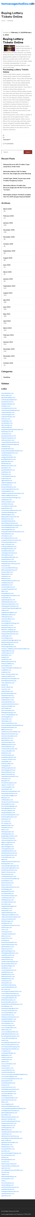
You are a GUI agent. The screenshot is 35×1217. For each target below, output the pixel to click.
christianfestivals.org (8, 838)
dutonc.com (5, 829)
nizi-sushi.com (5, 821)
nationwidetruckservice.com (10, 887)
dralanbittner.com (6, 585)
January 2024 (8, 342)
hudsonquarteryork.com (8, 1100)
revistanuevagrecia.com (9, 783)
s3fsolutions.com (6, 536)
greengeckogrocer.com (8, 627)
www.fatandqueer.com (8, 1012)
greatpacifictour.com (7, 891)
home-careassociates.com (9, 674)
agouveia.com (5, 1168)
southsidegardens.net (8, 1083)
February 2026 (8, 216)
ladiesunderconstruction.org (10, 517)
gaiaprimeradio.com (7, 825)
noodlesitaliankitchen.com (9, 453)
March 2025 (7, 272)
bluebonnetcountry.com (8, 465)
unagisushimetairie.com (8, 457)
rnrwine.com (5, 1161)
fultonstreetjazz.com (8, 502)
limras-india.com (6, 395)
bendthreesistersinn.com (9, 870)
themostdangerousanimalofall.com (12, 725)
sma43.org (4, 1040)
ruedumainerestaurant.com (9, 776)
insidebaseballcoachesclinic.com (11, 1132)
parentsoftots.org (7, 959)
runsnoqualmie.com (7, 1023)
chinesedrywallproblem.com (10, 868)
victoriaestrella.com (7, 893)
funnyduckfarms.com (8, 1149)
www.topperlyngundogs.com (10, 995)
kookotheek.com (6, 485)
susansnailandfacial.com (9, 987)
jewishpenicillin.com (7, 644)
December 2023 (9, 349)
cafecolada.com (6, 708)
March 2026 (7, 209)
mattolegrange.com (7, 834)
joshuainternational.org (8, 985)
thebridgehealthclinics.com (9, 953)
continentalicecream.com (9, 749)
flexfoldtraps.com (6, 1006)
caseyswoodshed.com (8, 919)
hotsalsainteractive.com (9, 408)
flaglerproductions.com (8, 744)
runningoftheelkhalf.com (9, 998)
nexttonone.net (6, 981)
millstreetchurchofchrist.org (10, 1136)
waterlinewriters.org (7, 955)
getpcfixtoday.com (7, 461)
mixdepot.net (5, 1066)
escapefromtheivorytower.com (11, 540)
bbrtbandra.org (6, 463)
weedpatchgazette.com (9, 589)
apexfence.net (6, 1196)
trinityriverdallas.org (7, 663)
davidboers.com (6, 968)
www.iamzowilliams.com (9, 1076)
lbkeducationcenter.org (8, 661)
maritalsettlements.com (8, 851)
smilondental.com (6, 617)
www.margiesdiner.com (8, 1027)
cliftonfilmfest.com (7, 555)
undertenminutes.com (8, 417)
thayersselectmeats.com (9, 944)
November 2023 (9, 356)
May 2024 (6, 314)
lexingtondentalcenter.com (9, 634)
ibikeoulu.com (5, 798)
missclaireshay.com (7, 393)
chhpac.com (5, 1174)
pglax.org (4, 859)
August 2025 (7, 258)
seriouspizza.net (6, 932)
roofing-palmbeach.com (8, 546)
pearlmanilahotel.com (8, 470)
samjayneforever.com (8, 1125)
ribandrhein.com (6, 655)
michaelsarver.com (7, 625)
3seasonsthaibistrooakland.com (11, 668)
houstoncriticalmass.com (9, 723)
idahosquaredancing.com (9, 570)
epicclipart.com (6, 468)
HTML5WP (27, 1214)
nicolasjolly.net (5, 766)
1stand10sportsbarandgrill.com (11, 608)
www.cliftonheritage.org (9, 1038)
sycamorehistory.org (7, 1070)
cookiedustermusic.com (8, 876)
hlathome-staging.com (8, 629)
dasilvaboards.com (7, 738)
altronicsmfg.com (6, 425)
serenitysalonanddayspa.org (10, 410)
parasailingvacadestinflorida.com (11, 1138)
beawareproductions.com (9, 793)
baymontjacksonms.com (9, 855)
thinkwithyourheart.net (8, 561)
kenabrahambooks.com (8, 757)
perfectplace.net (6, 666)
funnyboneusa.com (7, 874)
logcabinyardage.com (8, 966)
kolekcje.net (5, 657)
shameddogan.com (7, 957)
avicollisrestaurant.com (8, 902)
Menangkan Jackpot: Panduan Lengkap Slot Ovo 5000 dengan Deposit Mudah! (17, 196)
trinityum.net (5, 1085)
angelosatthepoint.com (8, 912)
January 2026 (8, 223)
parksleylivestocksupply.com (10, 678)
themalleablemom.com (8, 808)
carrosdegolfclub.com (8, 529)
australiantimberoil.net (8, 521)
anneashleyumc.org (7, 1015)
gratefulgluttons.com (7, 697)
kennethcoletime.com (8, 810)
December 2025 (9, 230)
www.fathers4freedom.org (10, 993)
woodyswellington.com (8, 1093)
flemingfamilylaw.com (8, 1159)
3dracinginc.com (6, 721)
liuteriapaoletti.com (7, 863)
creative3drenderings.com (9, 961)
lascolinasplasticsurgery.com (10, 1036)
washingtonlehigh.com (8, 1053)
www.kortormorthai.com (9, 1010)
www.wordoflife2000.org (9, 568)
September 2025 (9, 251)
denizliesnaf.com (6, 923)
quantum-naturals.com (8, 1119)
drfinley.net (5, 1157)
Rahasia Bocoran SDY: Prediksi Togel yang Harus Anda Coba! (16, 165)
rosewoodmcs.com (7, 1068)
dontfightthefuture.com (8, 548)
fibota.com (4, 1102)
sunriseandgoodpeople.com (10, 866)
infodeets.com (5, 406)
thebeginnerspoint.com (8, 712)
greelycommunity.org (8, 774)
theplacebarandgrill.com (8, 906)
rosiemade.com (6, 597)
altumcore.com (6, 936)
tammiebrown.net (7, 827)
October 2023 (8, 363)
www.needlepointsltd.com (9, 1032)
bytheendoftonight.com (8, 693)
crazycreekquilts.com (8, 751)
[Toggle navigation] (32, 4)
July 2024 (6, 300)
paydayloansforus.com (8, 436)
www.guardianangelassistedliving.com (13, 1108)
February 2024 (8, 335)
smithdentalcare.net (7, 1189)
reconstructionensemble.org (10, 878)
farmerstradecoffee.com (9, 964)
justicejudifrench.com (8, 804)
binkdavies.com (6, 753)
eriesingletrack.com (7, 593)
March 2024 (7, 328)
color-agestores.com (7, 683)
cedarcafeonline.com (8, 412)
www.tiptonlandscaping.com (10, 1047)
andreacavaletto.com (8, 676)
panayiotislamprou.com (8, 487)
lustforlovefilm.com (7, 763)
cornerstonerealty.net (8, 1072)
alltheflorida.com (6, 1130)
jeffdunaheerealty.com (8, 1000)
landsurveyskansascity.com (10, 1017)
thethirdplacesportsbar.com (10, 1089)
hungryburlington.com (8, 812)
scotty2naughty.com (8, 787)
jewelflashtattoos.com (8, 459)
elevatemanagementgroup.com (11, 1153)
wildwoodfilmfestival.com (9, 495)
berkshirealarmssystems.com (10, 580)
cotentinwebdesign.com (9, 512)
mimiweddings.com (7, 1185)
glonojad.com (5, 780)
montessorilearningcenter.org (10, 1121)
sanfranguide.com (7, 717)
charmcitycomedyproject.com (10, 791)
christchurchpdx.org (7, 755)
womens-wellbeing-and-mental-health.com (15, 649)
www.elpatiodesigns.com (9, 1098)
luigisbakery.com (6, 1055)
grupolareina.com (6, 508)
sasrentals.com (6, 621)
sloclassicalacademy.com (9, 736)
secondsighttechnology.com (10, 623)
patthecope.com (6, 927)
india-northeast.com (7, 544)
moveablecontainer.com (9, 506)
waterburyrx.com (6, 908)
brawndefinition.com (7, 746)
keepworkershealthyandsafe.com (12, 451)
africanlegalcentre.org (8, 770)
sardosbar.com (6, 576)
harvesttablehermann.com (9, 527)
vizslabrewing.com (7, 583)
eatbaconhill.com (6, 427)
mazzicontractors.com (8, 1087)
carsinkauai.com (6, 1134)
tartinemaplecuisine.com (9, 817)
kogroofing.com (6, 478)
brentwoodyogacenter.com (10, 1044)
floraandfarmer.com (7, 534)
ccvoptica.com (5, 1051)
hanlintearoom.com (7, 1147)
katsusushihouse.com (8, 772)
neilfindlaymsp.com (7, 900)
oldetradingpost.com (7, 514)
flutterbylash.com (6, 1144)
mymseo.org (5, 1172)
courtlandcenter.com (7, 898)
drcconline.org (5, 904)
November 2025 (9, 237)
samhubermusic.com (7, 1193)
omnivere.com (5, 419)
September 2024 (9, 286)
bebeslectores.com (7, 519)
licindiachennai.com (7, 402)
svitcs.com (4, 929)
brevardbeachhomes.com (9, 538)
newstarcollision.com (8, 619)
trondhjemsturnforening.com (10, 1110)
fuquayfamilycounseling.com (10, 1166)
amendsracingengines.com (9, 1008)
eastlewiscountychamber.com (10, 732)
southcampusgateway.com (10, 489)
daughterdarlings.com (8, 404)
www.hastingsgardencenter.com (11, 1078)
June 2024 (6, 307)
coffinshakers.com (7, 800)
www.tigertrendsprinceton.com (11, 991)
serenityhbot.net (6, 983)
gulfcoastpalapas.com (8, 951)
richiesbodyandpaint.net (9, 399)
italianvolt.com (5, 578)
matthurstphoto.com (7, 1127)
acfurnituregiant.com (7, 414)
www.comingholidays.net (9, 714)
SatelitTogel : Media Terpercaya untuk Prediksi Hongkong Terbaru (16, 179)
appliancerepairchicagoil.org (10, 444)
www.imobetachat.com (8, 970)
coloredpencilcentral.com (9, 553)
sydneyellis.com (6, 636)
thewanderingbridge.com (9, 806)
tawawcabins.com (7, 572)
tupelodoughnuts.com (8, 600)
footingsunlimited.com (8, 1021)
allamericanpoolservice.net (9, 642)
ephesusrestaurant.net (8, 1091)
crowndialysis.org (6, 638)
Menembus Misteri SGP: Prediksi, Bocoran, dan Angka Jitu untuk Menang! (17, 172)
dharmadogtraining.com (8, 1176)
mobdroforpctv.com (7, 700)
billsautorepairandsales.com (10, 1117)
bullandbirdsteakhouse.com (10, 1034)
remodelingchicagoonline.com (10, 1042)
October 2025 (8, 244)
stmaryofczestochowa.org (9, 802)
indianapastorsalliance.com (9, 915)
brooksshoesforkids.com (9, 942)
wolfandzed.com (6, 1059)
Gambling (6, 377)
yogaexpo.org (5, 672)
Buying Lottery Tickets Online (13, 40)
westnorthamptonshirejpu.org (10, 497)
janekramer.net (6, 819)
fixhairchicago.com (7, 921)
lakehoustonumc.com (8, 976)
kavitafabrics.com (7, 881)
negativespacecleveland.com (10, 861)
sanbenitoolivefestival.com (9, 704)
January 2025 (8, 279)
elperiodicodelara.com (8, 397)
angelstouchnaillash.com (9, 612)
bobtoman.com (6, 474)
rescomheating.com (7, 1183)
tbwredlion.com (6, 1115)
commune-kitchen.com (8, 759)
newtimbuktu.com (7, 423)
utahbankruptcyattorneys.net (10, 563)
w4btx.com (5, 610)
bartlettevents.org (7, 504)
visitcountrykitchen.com (8, 840)
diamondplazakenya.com (9, 1113)
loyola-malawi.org (7, 687)
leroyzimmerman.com (8, 1155)
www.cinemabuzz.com (8, 1064)
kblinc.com (4, 591)
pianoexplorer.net (6, 1081)
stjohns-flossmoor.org (8, 872)
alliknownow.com (6, 729)
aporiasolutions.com (7, 946)
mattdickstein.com (7, 972)
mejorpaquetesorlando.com (10, 606)
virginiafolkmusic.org (7, 651)
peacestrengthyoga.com (9, 1002)
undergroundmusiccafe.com (10, 1191)
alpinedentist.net (6, 480)
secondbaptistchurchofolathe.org (11, 1170)
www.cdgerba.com (7, 1104)
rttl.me (3, 1181)
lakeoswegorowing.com (9, 1164)
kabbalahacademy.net (8, 614)
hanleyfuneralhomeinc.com (9, 604)
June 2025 (6, 265)
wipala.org (4, 685)
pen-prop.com (5, 989)
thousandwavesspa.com (9, 895)
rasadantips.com (6, 421)
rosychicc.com (5, 689)
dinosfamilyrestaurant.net (9, 523)
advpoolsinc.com (6, 910)
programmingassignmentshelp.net (12, 429)
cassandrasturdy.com (8, 702)
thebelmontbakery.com (8, 438)
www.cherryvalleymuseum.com (11, 510)
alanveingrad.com (7, 844)
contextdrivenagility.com (9, 795)
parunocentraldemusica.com (10, 1106)
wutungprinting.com (7, 849)
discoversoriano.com (7, 710)
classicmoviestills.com (8, 706)
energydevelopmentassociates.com (12, 531)
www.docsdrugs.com (8, 1025)
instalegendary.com (7, 448)
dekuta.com (5, 1061)
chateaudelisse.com (7, 491)
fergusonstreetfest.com (8, 1123)
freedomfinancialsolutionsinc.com (11, 1004)
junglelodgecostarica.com (9, 836)
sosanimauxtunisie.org (8, 476)
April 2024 (7, 321)
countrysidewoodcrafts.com (10, 442)
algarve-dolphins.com (8, 842)
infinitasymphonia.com (8, 768)
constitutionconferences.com (10, 925)
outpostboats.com (7, 691)
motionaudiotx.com (7, 1178)
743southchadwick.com (9, 542)
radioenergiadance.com (8, 483)
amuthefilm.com (6, 761)
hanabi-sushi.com (6, 1057)
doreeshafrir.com (6, 789)
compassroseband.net (8, 934)
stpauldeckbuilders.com (8, 1019)
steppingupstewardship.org (10, 1049)
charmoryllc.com (6, 719)
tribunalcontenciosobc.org (9, 734)
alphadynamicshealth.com (9, 1142)
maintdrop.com (6, 472)
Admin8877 (7, 139)
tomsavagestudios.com (11, 4)
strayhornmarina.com (8, 742)
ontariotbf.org (5, 446)
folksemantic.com (6, 574)
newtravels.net (6, 434)
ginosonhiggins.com (7, 846)
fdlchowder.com (6, 1029)
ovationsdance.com (7, 653)
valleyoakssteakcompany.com (11, 917)
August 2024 (7, 293)
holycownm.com (6, 885)
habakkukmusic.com (7, 978)
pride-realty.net (6, 1140)
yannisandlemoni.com (8, 587)
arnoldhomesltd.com (7, 551)
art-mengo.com (6, 823)
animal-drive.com (6, 938)
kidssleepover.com (7, 431)
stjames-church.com (7, 785)
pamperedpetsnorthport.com (10, 595)
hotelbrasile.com (6, 500)
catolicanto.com (6, 659)
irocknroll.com (5, 566)
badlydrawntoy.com (7, 974)
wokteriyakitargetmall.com (9, 631)
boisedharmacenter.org (8, 680)
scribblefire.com (6, 670)
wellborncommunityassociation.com (12, 493)
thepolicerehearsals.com (9, 727)
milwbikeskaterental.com (9, 853)
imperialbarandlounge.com (9, 557)
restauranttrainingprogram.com (11, 640)
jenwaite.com (5, 1151)
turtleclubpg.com (6, 889)
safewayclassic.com (7, 440)
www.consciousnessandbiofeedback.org (14, 1074)
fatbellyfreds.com (6, 1095)
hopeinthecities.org (7, 695)
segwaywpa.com (6, 949)
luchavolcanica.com (7, 883)
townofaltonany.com (8, 857)
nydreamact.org (6, 455)
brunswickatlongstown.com (10, 815)
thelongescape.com (7, 832)
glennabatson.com (7, 740)
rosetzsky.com (6, 778)
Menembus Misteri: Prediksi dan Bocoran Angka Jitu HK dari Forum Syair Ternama (17, 188)
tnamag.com (5, 940)
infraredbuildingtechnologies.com (11, 525)
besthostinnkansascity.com (10, 1187)
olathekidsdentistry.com (9, 602)
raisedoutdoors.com (7, 559)
